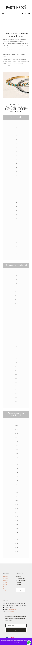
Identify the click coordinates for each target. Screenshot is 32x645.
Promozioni (6, 580)
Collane (5, 586)
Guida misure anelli (20, 578)
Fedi (4, 593)
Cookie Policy (21, 591)
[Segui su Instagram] (12, 638)
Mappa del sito (19, 586)
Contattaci (18, 584)
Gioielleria (5, 576)
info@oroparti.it (10, 611)
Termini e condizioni (21, 580)
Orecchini (5, 588)
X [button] (18, 642)
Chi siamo (18, 582)
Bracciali (5, 584)
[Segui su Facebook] (7, 638)
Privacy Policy (21, 588)
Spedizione (18, 576)
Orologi (5, 582)
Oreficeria (5, 578)
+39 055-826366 (12, 609)
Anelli (4, 591)
